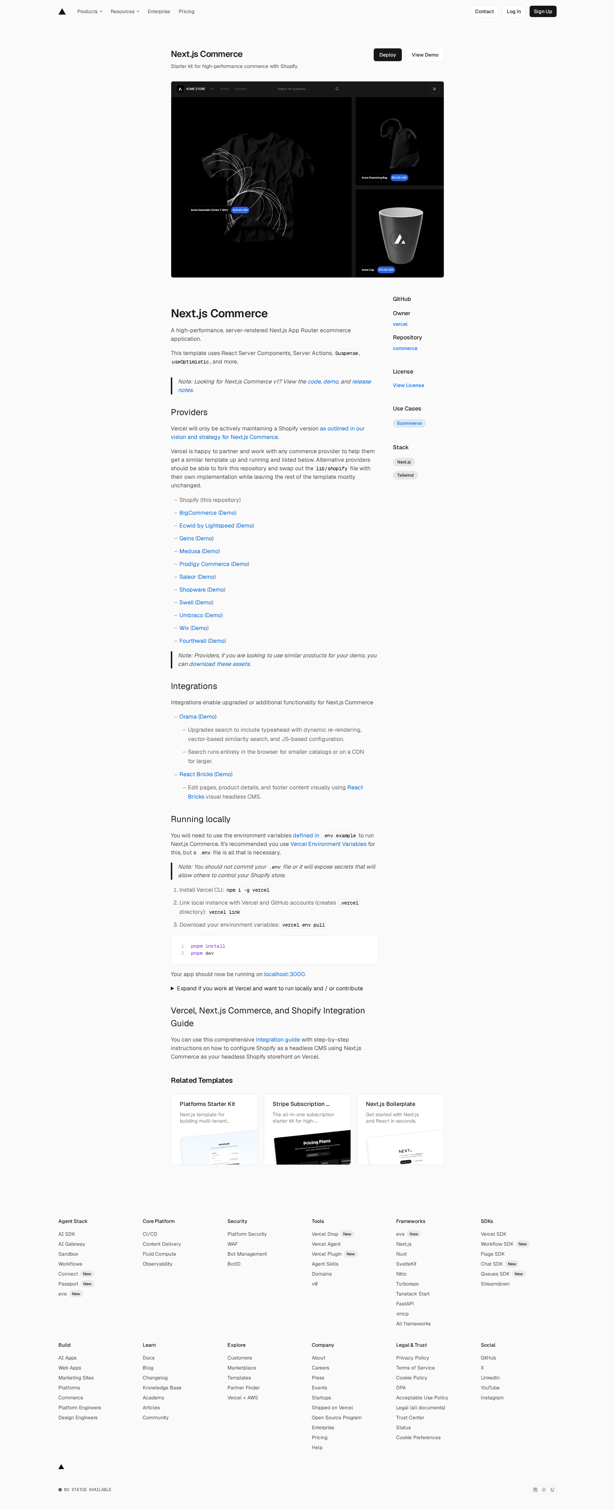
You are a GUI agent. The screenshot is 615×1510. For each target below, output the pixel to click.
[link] (484, 11)
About (318, 1358)
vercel (400, 324)
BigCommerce (198, 512)
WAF (232, 1244)
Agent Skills (325, 1264)
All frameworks (413, 1323)
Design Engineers (78, 1417)
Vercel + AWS (242, 1397)
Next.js (403, 1244)
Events (319, 1387)
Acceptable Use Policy (422, 1397)
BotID (234, 1264)
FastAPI (405, 1303)
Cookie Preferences (418, 1437)
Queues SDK (502, 1274)
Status (403, 1427)
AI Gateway (71, 1244)
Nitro (401, 1274)
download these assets (219, 664)
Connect (74, 1274)
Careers (320, 1368)
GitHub (488, 1358)
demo (330, 381)
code (314, 381)
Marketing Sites (76, 1377)
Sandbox (68, 1254)
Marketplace (241, 1368)
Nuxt (401, 1254)
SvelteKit (406, 1264)
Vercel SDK (493, 1234)
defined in (324, 835)
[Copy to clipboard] (367, 946)
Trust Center (410, 1417)
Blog (148, 1368)
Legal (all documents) (420, 1407)
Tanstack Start (413, 1294)
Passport (75, 1284)
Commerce (70, 1397)
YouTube (490, 1387)
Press (318, 1377)
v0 (314, 1284)
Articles (151, 1407)
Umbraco (191, 615)
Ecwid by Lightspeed (207, 525)
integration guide (278, 1039)
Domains (322, 1274)
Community (156, 1417)
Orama (188, 716)
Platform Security (247, 1234)
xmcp (402, 1313)
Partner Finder (243, 1387)
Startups (321, 1397)
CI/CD (150, 1234)
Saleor (187, 577)
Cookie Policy (411, 1377)
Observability (158, 1264)
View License (408, 385)
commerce (405, 348)
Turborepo (407, 1284)
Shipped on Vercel (332, 1407)
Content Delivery (162, 1244)
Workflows (70, 1264)
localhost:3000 (284, 974)
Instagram (492, 1397)
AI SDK (66, 1234)
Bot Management (247, 1254)
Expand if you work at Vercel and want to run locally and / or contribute (270, 988)
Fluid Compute (159, 1254)
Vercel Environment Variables (328, 844)
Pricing (319, 1437)
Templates (239, 1377)
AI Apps (67, 1358)
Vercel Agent (326, 1244)
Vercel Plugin (333, 1254)
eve (69, 1294)
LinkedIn (490, 1377)
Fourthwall (192, 641)
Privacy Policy (412, 1358)
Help (317, 1447)
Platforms (69, 1387)
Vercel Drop (332, 1234)
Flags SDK (493, 1254)
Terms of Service (415, 1368)
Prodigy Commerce (204, 564)
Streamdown (495, 1284)
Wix (184, 628)
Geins (186, 538)
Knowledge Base (162, 1387)
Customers (239, 1358)
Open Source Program (337, 1417)
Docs (148, 1358)
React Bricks (196, 774)
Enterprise (323, 1427)
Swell (186, 602)
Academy (153, 1397)
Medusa (189, 551)
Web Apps (69, 1368)
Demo (227, 512)
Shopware (192, 589)
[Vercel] (62, 11)
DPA (401, 1387)
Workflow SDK (504, 1244)
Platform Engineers (79, 1407)
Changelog (155, 1377)
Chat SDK (498, 1264)
